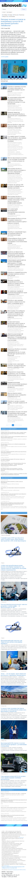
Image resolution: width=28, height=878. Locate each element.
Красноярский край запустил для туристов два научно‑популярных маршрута (11, 642)
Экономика (12, 16)
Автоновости (4, 773)
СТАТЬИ (5, 513)
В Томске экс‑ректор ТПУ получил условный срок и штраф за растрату (16, 186)
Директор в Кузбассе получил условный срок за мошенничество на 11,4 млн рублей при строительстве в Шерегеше (17, 352)
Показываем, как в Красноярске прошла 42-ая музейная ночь (13, 488)
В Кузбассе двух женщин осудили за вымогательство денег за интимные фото (16, 301)
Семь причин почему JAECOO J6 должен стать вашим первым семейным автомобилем (13, 777)
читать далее (4, 56)
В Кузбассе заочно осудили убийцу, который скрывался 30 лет (17, 402)
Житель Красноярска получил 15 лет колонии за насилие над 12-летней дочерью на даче (17, 160)
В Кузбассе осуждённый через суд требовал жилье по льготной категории (17, 233)
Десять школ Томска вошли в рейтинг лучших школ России (14, 807)
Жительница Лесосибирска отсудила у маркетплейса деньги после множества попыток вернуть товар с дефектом (16, 314)
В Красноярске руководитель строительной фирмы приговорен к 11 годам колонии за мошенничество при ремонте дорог (17, 263)
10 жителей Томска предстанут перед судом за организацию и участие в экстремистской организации (17, 324)
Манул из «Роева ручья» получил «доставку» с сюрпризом (13, 793)
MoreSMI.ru (23, 869)
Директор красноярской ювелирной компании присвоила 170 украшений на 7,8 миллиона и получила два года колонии (17, 337)
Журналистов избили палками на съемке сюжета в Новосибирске (12, 482)
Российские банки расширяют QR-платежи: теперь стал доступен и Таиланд (13, 459)
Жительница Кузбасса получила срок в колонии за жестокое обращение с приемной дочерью (17, 171)
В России (15, 15)
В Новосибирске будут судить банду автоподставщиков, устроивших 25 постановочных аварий (17, 241)
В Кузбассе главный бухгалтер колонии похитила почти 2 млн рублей (17, 274)
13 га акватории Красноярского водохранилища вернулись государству (16, 211)
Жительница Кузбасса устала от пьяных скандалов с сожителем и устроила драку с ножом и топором (17, 221)
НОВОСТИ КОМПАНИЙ (9, 429)
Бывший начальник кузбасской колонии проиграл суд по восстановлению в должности (17, 385)
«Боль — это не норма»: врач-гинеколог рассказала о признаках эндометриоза (13, 674)
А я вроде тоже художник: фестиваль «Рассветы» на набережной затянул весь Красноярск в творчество (13, 710)
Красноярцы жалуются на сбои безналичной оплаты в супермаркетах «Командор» (12, 816)
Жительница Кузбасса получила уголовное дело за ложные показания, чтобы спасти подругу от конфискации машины (17, 200)
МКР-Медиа (9, 12)
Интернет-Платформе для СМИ (15, 869)
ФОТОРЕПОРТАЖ (7, 478)
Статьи (3, 12)
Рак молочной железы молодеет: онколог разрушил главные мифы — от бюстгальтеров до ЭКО (14, 606)
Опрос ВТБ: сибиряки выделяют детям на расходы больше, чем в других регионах (13, 452)
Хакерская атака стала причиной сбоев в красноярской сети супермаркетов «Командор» (14, 800)
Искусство (3, 706)
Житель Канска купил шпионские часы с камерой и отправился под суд (17, 394)
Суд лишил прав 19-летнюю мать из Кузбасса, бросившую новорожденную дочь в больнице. (17, 139)
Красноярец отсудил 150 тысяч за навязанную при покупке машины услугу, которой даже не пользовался (17, 414)
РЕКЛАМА (19, 825)
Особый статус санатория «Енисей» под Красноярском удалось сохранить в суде (16, 365)
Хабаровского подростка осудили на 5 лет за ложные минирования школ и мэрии (17, 373)
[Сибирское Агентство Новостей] (14, 5)
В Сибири (5, 15)
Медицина (3, 601)
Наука (2, 563)
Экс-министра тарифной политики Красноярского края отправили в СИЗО (17, 292)
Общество (5, 16)
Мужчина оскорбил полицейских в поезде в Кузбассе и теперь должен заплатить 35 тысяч (16, 282)
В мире (10, 15)
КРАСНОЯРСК (9, 1)
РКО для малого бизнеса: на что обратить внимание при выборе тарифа (13, 444)
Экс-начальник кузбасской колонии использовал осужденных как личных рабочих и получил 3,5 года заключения (16, 100)
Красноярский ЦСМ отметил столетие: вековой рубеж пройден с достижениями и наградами (14, 744)
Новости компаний (5, 535)
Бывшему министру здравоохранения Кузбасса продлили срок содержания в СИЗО (17, 115)
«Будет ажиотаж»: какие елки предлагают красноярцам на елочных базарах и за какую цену (13, 494)
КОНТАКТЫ (9, 825)
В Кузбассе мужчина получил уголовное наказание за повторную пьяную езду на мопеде (17, 89)
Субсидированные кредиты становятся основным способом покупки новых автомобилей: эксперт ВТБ (14, 474)
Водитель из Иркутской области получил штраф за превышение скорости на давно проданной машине (16, 254)
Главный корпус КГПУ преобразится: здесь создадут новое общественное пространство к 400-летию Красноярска (13, 433)
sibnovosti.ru (21, 837)
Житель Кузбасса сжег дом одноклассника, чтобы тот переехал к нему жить (16, 126)
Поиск (23, 9)
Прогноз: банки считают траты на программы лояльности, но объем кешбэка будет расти (14, 437)
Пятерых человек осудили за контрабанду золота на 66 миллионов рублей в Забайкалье (13, 22)
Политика (21, 15)
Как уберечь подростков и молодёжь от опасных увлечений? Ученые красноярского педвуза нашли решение (12, 469)
